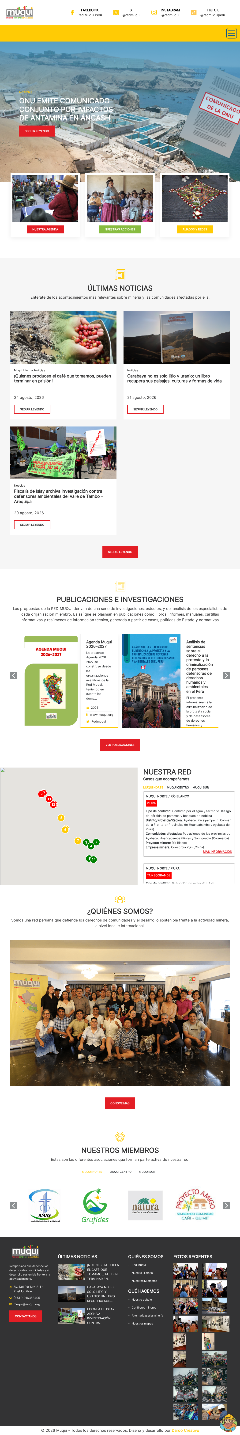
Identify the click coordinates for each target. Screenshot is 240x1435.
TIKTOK (213, 10)
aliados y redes (194, 229)
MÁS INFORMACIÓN (217, 851)
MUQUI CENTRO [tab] (178, 787)
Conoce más (120, 1103)
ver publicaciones (120, 744)
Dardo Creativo (185, 1430)
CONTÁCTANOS (26, 1316)
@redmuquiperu (212, 15)
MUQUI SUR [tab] (201, 787)
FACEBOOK (89, 10)
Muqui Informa (23, 370)
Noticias (39, 370)
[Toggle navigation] (231, 33)
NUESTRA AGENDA (45, 229)
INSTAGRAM (170, 10)
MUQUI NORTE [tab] (153, 787)
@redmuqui (131, 15)
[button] (5, 112)
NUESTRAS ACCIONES (120, 229)
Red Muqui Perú (90, 15)
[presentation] (13, 675)
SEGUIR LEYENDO (32, 409)
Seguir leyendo (37, 131)
